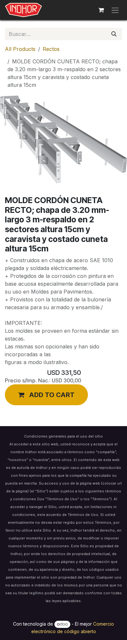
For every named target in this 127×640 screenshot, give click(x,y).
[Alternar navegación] (115, 10)
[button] (46, 394)
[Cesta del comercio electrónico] (101, 10)
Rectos (51, 49)
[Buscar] (114, 34)
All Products (20, 49)
